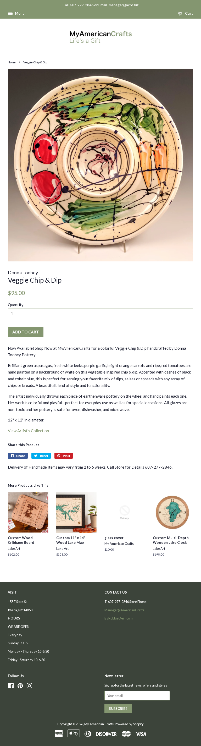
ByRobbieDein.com (118, 618)
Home (12, 62)
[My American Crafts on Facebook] (11, 687)
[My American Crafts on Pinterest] (20, 687)
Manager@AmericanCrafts (124, 610)
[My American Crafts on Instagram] (29, 687)
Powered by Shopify (129, 724)
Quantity (16, 304)
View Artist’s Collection (28, 430)
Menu (19, 13)
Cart (188, 13)
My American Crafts (99, 724)
